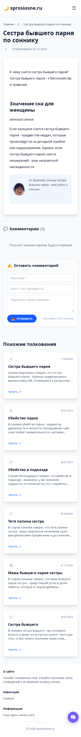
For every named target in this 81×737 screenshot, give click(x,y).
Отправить (22, 318)
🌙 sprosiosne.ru (22, 8)
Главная (8, 24)
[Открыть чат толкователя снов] (73, 717)
